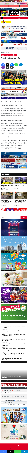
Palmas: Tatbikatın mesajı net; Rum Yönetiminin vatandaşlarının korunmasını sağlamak (21, 202)
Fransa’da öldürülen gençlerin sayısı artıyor (20, 186)
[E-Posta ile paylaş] (7, 67)
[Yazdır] (12, 67)
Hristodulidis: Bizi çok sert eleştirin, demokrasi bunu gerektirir (7, 187)
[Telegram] (21, 64)
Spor (15, 55)
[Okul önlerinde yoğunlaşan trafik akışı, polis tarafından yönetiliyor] (7, 195)
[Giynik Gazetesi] (6, 22)
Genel (3, 55)
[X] (7, 64)
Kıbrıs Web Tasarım (16, 448)
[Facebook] (3, 64)
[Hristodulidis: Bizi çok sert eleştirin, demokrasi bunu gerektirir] (7, 180)
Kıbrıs (7, 55)
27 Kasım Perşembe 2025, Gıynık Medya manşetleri (12, 376)
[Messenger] (12, 64)
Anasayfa (4, 52)
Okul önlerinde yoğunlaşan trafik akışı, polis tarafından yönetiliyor (6, 202)
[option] (14, 372)
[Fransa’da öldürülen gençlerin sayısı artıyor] (21, 180)
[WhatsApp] (16, 64)
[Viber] (3, 67)
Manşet (8, 52)
